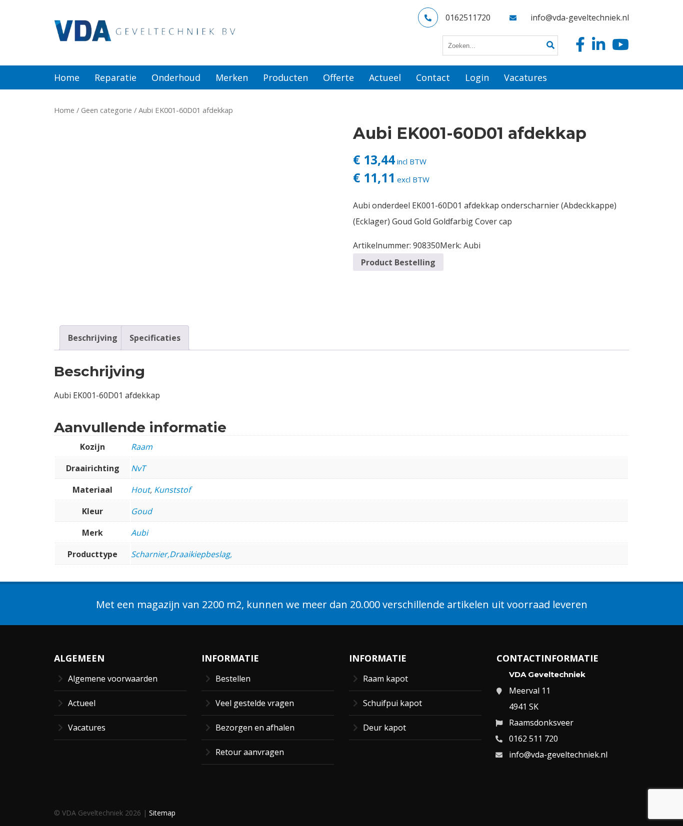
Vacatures (87, 727)
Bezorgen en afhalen (255, 727)
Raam (141, 446)
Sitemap (162, 813)
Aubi (472, 245)
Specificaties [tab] (155, 337)
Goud (141, 511)
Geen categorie (106, 110)
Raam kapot (385, 678)
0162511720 (468, 17)
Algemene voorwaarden (113, 678)
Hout (140, 489)
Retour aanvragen (250, 752)
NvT (138, 468)
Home (64, 110)
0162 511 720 (533, 738)
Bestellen (233, 678)
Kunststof (172, 489)
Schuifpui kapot (392, 703)
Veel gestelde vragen (255, 703)
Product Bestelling (398, 262)
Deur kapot (384, 727)
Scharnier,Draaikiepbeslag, (181, 554)
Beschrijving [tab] (93, 337)
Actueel (82, 703)
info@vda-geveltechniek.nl (579, 17)
